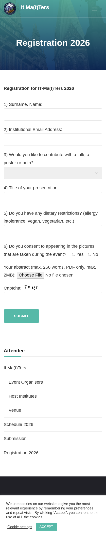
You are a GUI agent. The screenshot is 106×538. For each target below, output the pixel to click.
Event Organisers (26, 382)
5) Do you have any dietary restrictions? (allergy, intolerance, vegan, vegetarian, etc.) (51, 217)
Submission (15, 438)
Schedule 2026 (18, 424)
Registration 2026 (21, 452)
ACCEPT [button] (46, 527)
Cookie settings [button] (19, 527)
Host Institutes (23, 396)
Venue (15, 410)
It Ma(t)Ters (35, 7)
